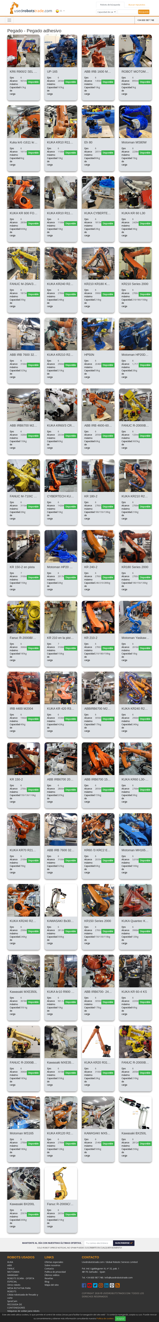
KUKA (10, 1262)
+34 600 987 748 (145, 20)
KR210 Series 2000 (135, 284)
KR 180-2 (90, 496)
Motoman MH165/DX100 (139, 850)
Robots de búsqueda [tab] (110, 4)
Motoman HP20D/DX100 (139, 354)
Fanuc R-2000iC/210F (62, 1204)
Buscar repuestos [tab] (137, 4)
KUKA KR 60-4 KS (134, 991)
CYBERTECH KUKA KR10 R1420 (70, 496)
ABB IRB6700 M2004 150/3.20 (31, 425)
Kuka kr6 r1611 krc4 (24, 142)
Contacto (49, 1268)
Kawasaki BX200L (22, 1204)
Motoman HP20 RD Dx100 (65, 567)
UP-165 (52, 71)
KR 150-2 (16, 779)
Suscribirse (122, 1243)
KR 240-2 (90, 567)
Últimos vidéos (52, 1275)
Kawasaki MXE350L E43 (64, 1062)
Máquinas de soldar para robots (23, 1310)
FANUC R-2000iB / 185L (26, 1062)
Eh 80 (88, 142)
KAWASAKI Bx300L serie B (65, 921)
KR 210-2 (90, 638)
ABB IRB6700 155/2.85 (100, 779)
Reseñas (49, 1278)
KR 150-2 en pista (22, 567)
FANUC (11, 1268)
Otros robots (13, 1284)
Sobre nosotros (52, 1265)
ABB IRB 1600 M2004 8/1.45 (104, 71)
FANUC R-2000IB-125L (138, 425)
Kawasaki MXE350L (23, 991)
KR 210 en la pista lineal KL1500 (69, 638)
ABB (9, 1265)
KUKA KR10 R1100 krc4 (63, 213)
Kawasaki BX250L (134, 1133)
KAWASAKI (12, 1275)
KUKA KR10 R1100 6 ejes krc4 (68, 142)
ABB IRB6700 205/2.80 (63, 779)
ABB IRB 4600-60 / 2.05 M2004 (106, 425)
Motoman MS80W (134, 142)
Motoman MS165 (22, 1133)
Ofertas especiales (54, 1262)
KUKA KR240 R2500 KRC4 (28, 921)
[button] (60, 7)
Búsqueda (144, 11)
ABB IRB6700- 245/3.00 (100, 991)
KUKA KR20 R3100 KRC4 (102, 1062)
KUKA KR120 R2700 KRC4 (65, 1133)
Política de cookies (105, 1318)
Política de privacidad (55, 1271)
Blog (47, 1281)
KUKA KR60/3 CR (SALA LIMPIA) (70, 425)
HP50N (89, 354)
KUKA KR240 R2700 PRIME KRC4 (71, 284)
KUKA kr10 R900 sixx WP (64, 991)
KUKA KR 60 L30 (133, 213)
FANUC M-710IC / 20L (25, 496)
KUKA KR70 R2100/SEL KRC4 (31, 850)
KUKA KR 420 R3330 (61, 708)
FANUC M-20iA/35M (24, 284)
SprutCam (12, 1301)
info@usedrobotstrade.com (119, 1277)
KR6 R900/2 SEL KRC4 (26, 71)
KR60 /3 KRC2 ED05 (98, 850)
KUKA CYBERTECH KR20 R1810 (107, 213)
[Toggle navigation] (9, 20)
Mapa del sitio (52, 1284)
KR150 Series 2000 (97, 921)
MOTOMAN (13, 1271)
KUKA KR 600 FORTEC (26, 213)
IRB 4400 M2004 (21, 708)
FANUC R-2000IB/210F (138, 1062)
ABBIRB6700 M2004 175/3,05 (105, 708)
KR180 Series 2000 (135, 567)
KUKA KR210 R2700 (136, 496)
